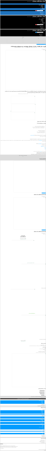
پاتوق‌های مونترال (41, 420)
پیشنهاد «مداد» (42, 419)
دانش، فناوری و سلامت (42, 421)
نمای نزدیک (42, 412)
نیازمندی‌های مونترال (42, 9)
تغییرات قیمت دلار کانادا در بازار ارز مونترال (40, 194)
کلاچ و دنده (42, 423)
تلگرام (45, 148)
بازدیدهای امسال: (42, 442)
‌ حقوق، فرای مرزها (41, 417)
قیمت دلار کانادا (38, 152)
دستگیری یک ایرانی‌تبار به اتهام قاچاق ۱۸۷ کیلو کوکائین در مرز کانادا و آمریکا (38, 396)
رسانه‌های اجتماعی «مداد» (43, 44)
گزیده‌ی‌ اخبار (43, 4)
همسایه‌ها (42, 431)
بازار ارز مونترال (41, 152)
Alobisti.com (42, 146)
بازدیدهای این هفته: (42, 441)
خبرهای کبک (42, 6)
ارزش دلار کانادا (44, 152)
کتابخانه (42, 425)
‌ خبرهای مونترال (41, 402)
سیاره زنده (43, 430)
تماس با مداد (43, 8)
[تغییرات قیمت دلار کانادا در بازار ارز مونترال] (30, 192)
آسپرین (42, 422)
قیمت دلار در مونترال (39, 44)
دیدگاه (43, 432)
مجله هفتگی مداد (42, 435)
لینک (40, 151)
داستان (42, 426)
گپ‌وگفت (43, 434)
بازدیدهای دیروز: (43, 440)
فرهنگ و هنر (43, 424)
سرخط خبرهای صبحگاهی (41, 400)
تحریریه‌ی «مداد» (43, 196)
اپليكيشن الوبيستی (32, 135)
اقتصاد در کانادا (43, 415)
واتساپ (45, 147)
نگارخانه (42, 427)
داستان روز (43, 409)
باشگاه (43, 429)
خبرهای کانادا (42, 5)
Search (36, 10)
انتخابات (42, 414)
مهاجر (42, 416)
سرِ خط (42, 433)
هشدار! (42, 7)
